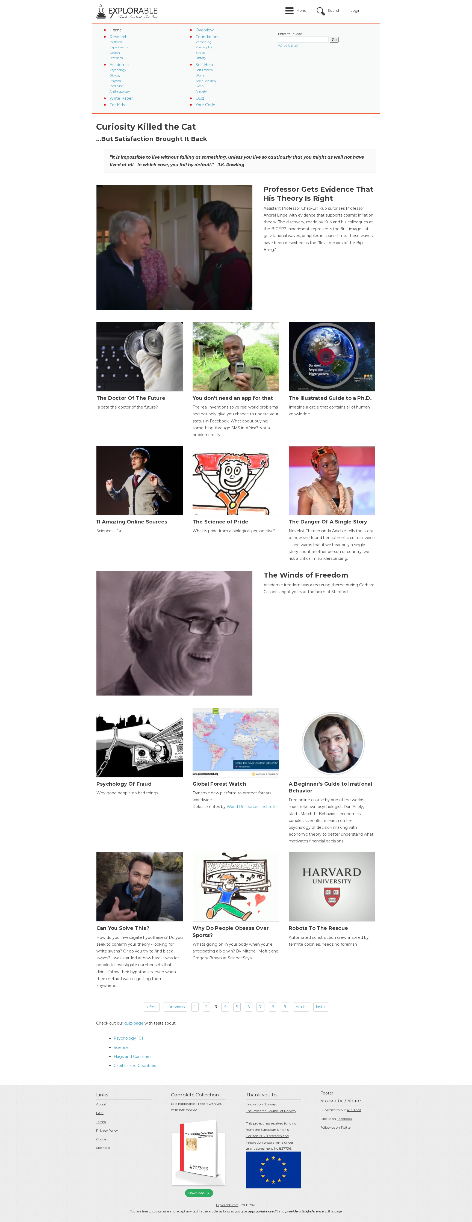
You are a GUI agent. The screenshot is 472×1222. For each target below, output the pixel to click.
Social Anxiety (206, 81)
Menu (301, 10)
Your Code (205, 104)
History (201, 58)
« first (151, 1006)
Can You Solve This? (122, 928)
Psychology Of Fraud (124, 784)
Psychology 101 (128, 1038)
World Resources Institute (251, 806)
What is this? (288, 46)
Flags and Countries (132, 1056)
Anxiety (201, 91)
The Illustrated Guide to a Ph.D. (330, 398)
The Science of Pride (220, 522)
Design (115, 53)
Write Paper (121, 98)
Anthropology (120, 91)
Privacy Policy (107, 1130)
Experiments (119, 47)
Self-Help (204, 64)
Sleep (199, 86)
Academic (119, 64)
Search (334, 10)
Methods (116, 42)
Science (121, 1047)
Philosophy (204, 47)
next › (301, 1006)
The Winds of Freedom (306, 575)
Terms (101, 1122)
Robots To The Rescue (318, 928)
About (101, 1104)
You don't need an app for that (233, 398)
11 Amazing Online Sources (131, 522)
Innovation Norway (261, 1104)
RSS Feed (354, 1110)
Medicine (116, 86)
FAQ (100, 1113)
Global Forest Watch (219, 784)
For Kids (117, 104)
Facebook (344, 1119)
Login (355, 10)
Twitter (346, 1127)
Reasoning (203, 42)
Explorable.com (227, 1205)
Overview (205, 30)
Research (119, 36)
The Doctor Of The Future (130, 398)
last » (321, 1006)
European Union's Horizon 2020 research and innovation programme (267, 1136)
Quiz (200, 98)
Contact (102, 1139)
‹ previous (175, 1006)
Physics (115, 81)
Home (116, 30)
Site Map (103, 1148)
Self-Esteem (204, 70)
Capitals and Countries (135, 1065)
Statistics (116, 58)
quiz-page (133, 1023)
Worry (200, 75)
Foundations (207, 36)
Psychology (118, 70)
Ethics (200, 53)
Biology (115, 75)
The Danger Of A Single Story (328, 522)
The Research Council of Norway (271, 1111)
